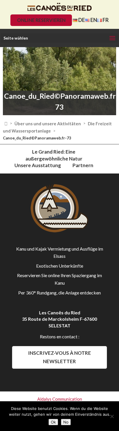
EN (93, 20)
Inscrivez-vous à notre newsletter (59, 357)
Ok (53, 422)
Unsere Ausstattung (37, 165)
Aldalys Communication (59, 399)
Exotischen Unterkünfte (59, 265)
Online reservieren (41, 20)
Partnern (82, 165)
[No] (112, 416)
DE (81, 20)
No (65, 422)
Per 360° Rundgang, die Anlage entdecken (59, 292)
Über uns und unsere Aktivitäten (47, 123)
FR (105, 20)
